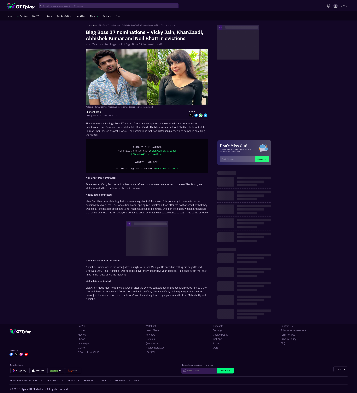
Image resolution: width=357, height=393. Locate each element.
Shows (81, 339)
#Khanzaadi (169, 150)
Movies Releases (155, 347)
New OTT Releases (88, 352)
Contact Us (287, 326)
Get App (217, 339)
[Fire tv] (73, 370)
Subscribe (261, 159)
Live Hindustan (52, 380)
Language (83, 343)
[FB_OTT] (11, 354)
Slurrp (136, 380)
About (216, 343)
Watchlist (150, 326)
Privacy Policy (288, 339)
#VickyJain (156, 150)
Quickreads (151, 343)
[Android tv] (56, 370)
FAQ (283, 343)
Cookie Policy (220, 334)
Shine (103, 380)
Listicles (150, 339)
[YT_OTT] (26, 354)
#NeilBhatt (157, 154)
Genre (81, 347)
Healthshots (119, 380)
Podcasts (218, 326)
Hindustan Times (29, 380)
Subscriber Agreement (293, 330)
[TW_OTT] (16, 354)
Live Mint (71, 380)
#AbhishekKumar (141, 154)
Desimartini (88, 380)
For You (82, 326)
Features (150, 352)
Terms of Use (288, 334)
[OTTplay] (21, 6)
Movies (82, 334)
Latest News (152, 330)
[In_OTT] (21, 354)
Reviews (150, 334)
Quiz (215, 347)
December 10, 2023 (166, 168)
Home (81, 330)
